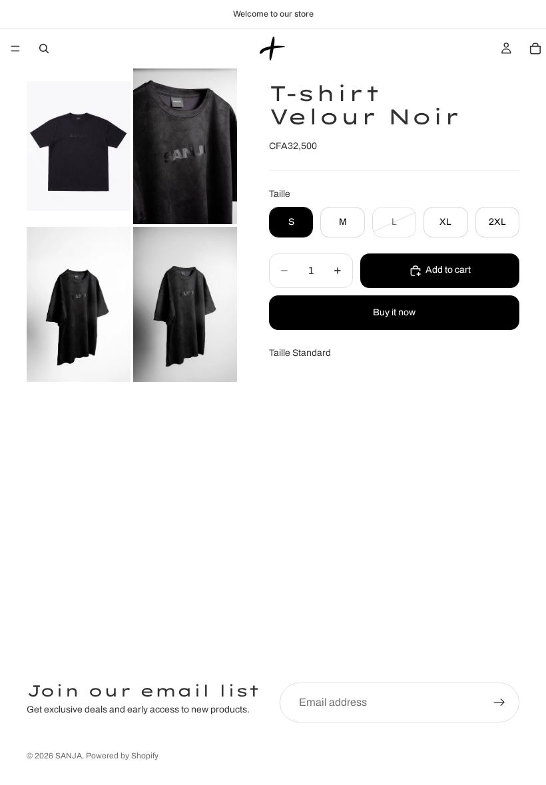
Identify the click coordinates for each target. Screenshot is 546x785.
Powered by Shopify (122, 755)
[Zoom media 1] (79, 146)
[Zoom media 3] (79, 305)
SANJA (68, 755)
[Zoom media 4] (185, 305)
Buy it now (394, 312)
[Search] (44, 48)
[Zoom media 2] (185, 146)
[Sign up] (499, 702)
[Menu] (15, 48)
